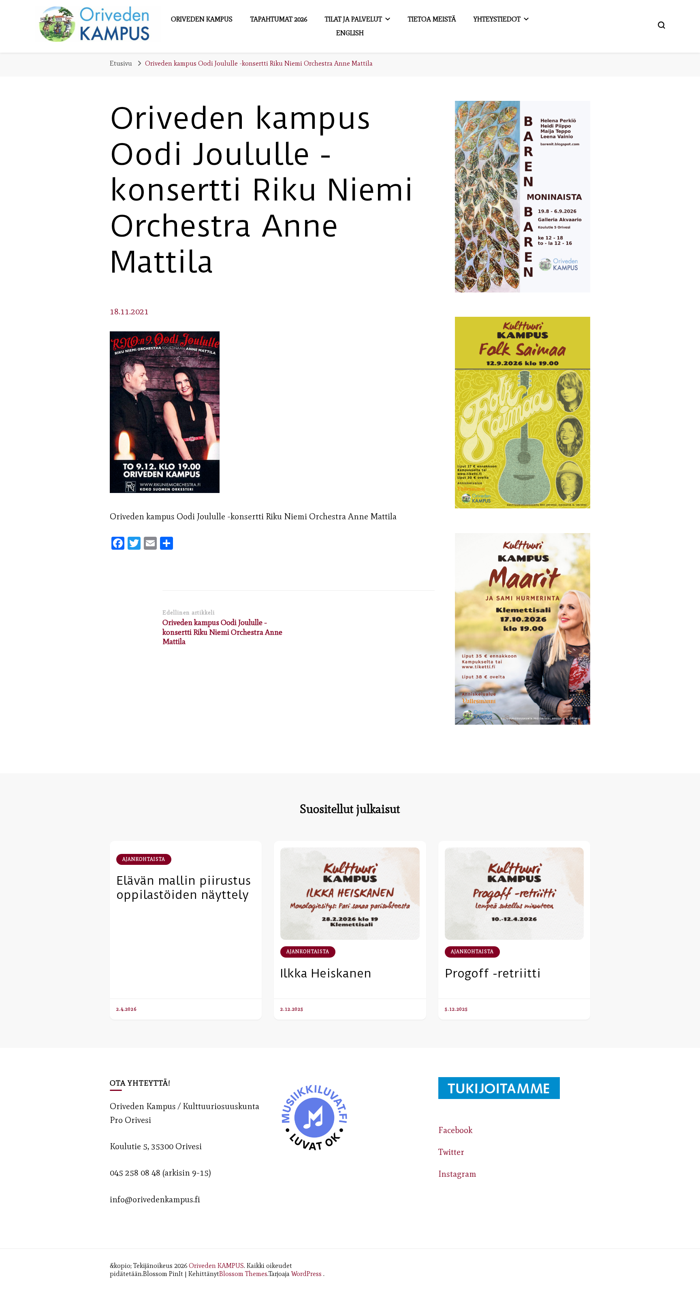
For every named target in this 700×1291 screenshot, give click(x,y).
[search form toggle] (661, 25)
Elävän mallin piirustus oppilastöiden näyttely (183, 887)
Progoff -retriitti (493, 973)
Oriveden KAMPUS (216, 1265)
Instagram (457, 1174)
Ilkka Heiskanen (325, 973)
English (350, 33)
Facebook (455, 1130)
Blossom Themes (243, 1274)
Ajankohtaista (143, 859)
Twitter (451, 1152)
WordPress (306, 1274)
